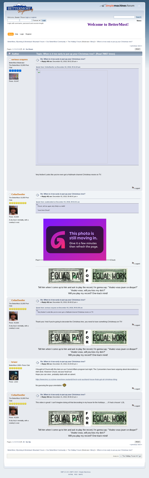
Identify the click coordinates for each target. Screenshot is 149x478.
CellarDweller (18, 194)
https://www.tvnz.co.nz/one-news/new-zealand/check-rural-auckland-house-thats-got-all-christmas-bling (76, 379)
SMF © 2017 (74, 472)
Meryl (92, 41)
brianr (14, 362)
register (33, 17)
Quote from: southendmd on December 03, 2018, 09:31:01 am (58, 202)
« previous (133, 46)
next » (140, 46)
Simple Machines (85, 472)
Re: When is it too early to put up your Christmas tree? (62, 59)
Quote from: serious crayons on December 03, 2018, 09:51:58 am (59, 307)
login (27, 17)
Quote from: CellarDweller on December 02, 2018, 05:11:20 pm (58, 67)
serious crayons (19, 59)
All (23, 49)
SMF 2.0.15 (65, 472)
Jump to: (116, 456)
